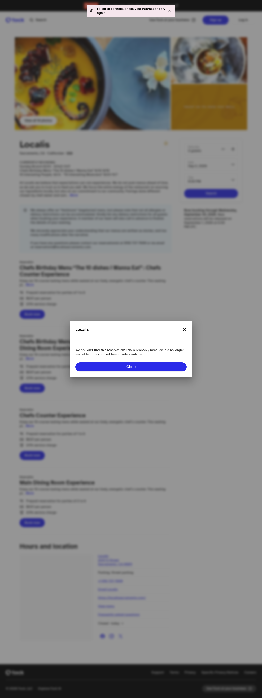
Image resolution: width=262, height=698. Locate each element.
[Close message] (169, 11)
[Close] (184, 329)
